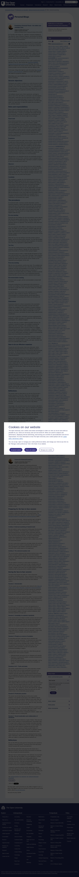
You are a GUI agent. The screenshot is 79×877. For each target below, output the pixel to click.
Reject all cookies (31, 450)
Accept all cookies (16, 450)
